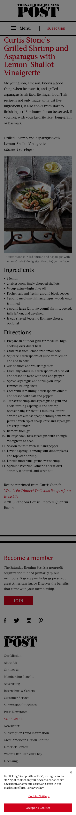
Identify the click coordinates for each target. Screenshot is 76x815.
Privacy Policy (35, 787)
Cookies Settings (38, 796)
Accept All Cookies (38, 807)
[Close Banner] (71, 772)
